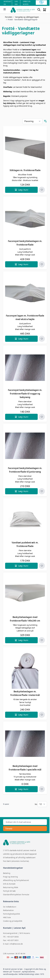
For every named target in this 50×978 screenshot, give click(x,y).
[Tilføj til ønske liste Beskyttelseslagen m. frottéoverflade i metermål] (42, 715)
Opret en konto (26, 3)
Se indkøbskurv (9, 906)
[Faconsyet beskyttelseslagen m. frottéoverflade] (25, 218)
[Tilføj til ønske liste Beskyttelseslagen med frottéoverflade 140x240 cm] (42, 640)
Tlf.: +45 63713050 (11, 937)
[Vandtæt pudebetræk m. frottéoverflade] (25, 520)
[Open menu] (4, 9)
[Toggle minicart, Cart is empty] (44, 9)
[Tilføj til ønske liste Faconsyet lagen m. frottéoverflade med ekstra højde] (42, 339)
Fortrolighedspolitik (11, 914)
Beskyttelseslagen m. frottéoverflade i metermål (25, 693)
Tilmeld (8, 828)
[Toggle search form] (39, 9)
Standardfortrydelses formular (16, 894)
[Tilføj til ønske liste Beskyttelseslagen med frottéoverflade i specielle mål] (42, 789)
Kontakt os (7, 3)
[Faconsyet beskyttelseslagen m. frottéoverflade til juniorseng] (25, 445)
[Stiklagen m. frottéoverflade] (25, 148)
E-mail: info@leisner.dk (13, 944)
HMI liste (7, 917)
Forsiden (8, 17)
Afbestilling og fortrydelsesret (16, 880)
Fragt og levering (10, 876)
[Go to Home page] (22, 10)
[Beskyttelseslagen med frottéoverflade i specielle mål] (25, 743)
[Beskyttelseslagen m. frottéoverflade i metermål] (25, 669)
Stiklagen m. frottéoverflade (25, 170)
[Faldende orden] (45, 121)
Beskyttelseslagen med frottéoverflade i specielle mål (25, 768)
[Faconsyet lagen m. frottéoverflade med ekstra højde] (25, 293)
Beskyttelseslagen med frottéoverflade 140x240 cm (25, 619)
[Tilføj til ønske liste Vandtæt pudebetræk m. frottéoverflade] (42, 566)
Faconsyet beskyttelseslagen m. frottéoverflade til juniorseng (25, 470)
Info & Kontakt (9, 884)
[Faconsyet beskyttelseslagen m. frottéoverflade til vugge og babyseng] (25, 367)
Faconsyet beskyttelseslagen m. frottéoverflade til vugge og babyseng (25, 394)
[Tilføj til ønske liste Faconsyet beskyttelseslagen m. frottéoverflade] (42, 264)
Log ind (16, 3)
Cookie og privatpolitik (12, 921)
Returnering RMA (10, 887)
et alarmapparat (29, 854)
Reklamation (8, 910)
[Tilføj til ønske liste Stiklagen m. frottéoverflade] (42, 190)
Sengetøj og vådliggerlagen (27, 17)
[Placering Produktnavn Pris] (32, 121)
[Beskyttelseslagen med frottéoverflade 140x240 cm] (25, 594)
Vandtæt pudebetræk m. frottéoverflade (25, 544)
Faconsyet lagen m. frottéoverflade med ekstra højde (25, 317)
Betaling (6, 873)
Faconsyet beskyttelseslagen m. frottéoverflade (25, 243)
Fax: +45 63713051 (11, 940)
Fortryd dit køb (9, 891)
